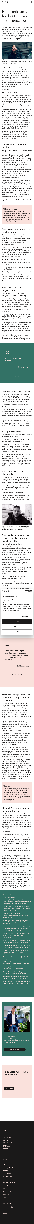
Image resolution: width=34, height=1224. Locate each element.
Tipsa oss (5, 1153)
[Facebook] (3, 1207)
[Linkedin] (12, 1207)
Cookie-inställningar (9, 1176)
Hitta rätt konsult (15, 1049)
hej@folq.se (6, 1140)
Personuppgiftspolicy (8, 1168)
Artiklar (5, 1213)
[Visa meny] (31, 2)
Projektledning (7, 1191)
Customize (16, 626)
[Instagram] (8, 1207)
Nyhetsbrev (6, 1216)
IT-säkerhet (6, 1197)
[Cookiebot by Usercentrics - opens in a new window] (25, 591)
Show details (25, 616)
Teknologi (5, 1185)
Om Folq (5, 1162)
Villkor (4, 1165)
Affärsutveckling (7, 1194)
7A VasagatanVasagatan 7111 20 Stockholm (8, 1148)
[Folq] (5, 2)
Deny (17, 631)
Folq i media (6, 1171)
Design (5, 1188)
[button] (15, 376)
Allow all (17, 621)
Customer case (7, 1173)
